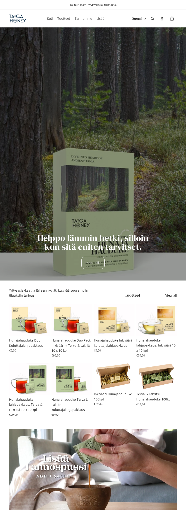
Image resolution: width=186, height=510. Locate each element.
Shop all (93, 263)
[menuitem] (100, 18)
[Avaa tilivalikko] (162, 19)
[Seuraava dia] (88, 320)
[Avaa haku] (152, 19)
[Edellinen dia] (55, 320)
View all (171, 295)
